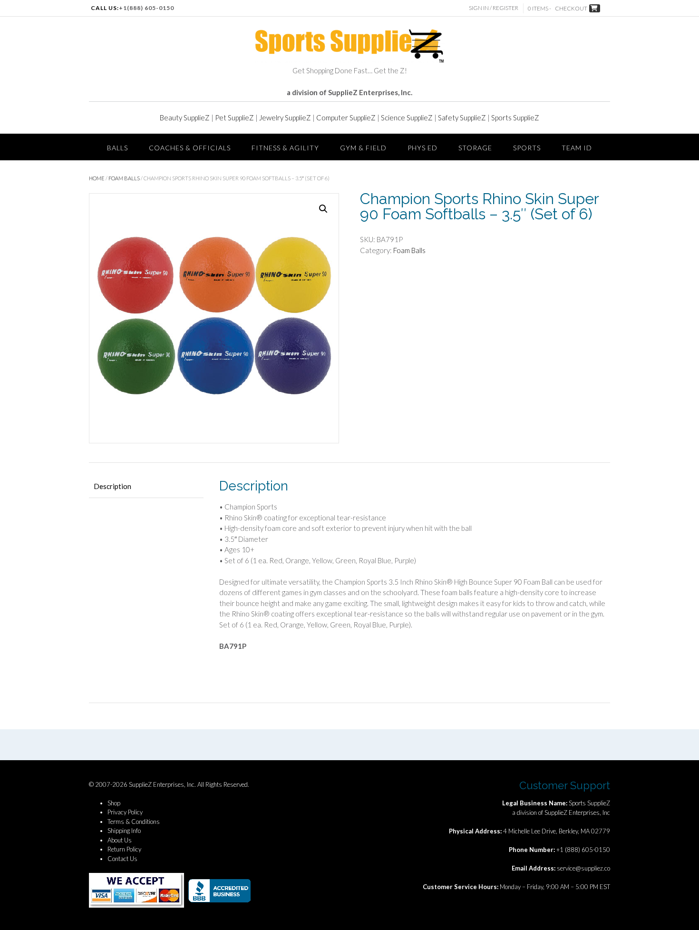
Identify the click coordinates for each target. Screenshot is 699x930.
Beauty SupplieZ (185, 117)
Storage (475, 148)
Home (97, 178)
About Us (119, 840)
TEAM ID (577, 148)
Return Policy (124, 849)
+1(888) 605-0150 (146, 7)
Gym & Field (363, 148)
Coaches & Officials (190, 148)
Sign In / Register (493, 7)
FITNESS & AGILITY (285, 148)
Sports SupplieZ (515, 117)
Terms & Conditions (133, 821)
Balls (117, 148)
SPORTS (527, 148)
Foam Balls (124, 178)
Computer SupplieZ (346, 117)
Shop (113, 803)
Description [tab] (112, 486)
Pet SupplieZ (234, 117)
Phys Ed (422, 148)
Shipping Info (124, 830)
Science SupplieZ (407, 117)
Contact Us (122, 858)
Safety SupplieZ (462, 117)
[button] (323, 208)
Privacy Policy (125, 812)
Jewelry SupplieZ (285, 117)
